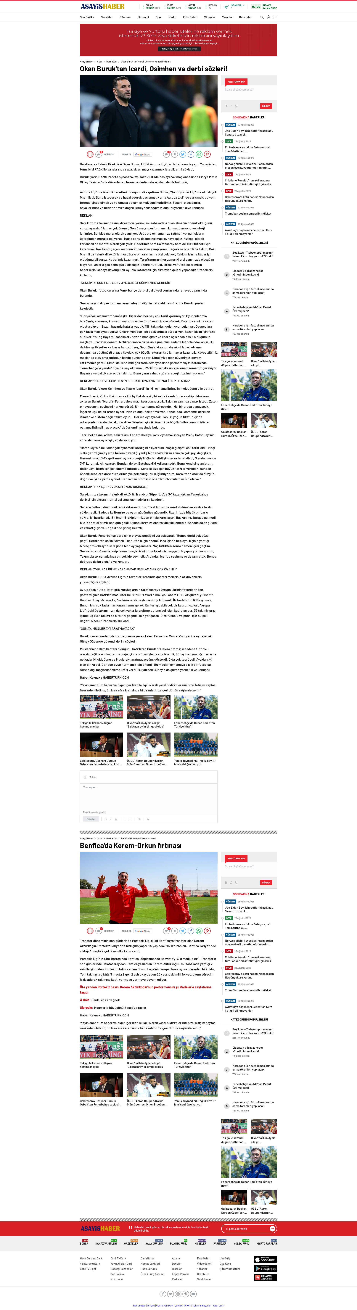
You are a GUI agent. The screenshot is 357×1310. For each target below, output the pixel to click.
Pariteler (219, 1242)
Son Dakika (87, 17)
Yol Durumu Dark (90, 1263)
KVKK (188, 1305)
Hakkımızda (139, 1305)
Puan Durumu (178, 1242)
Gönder (91, 819)
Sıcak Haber (204, 1279)
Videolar (209, 17)
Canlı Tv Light (88, 1268)
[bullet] (130, 819)
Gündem (125, 17)
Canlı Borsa (147, 1258)
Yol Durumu (241, 1242)
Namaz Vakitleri (106, 1242)
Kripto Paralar (267, 1242)
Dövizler (177, 1263)
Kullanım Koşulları (201, 1305)
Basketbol (111, 61)
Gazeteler (245, 17)
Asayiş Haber (87, 61)
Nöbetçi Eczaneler (121, 1268)
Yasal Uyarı (218, 1305)
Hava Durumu (154, 1242)
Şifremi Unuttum (230, 1268)
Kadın (172, 17)
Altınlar (176, 1258)
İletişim (151, 1305)
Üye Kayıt (225, 1263)
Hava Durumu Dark (91, 1258)
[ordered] (125, 819)
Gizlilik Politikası (164, 1305)
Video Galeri (204, 1263)
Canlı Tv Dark (118, 1258)
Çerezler (179, 1305)
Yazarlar (227, 17)
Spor (159, 17)
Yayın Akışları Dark (121, 1263)
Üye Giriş (225, 1258)
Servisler (107, 17)
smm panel (116, 1279)
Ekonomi (143, 17)
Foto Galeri (190, 17)
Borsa (84, 1242)
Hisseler (200, 1242)
